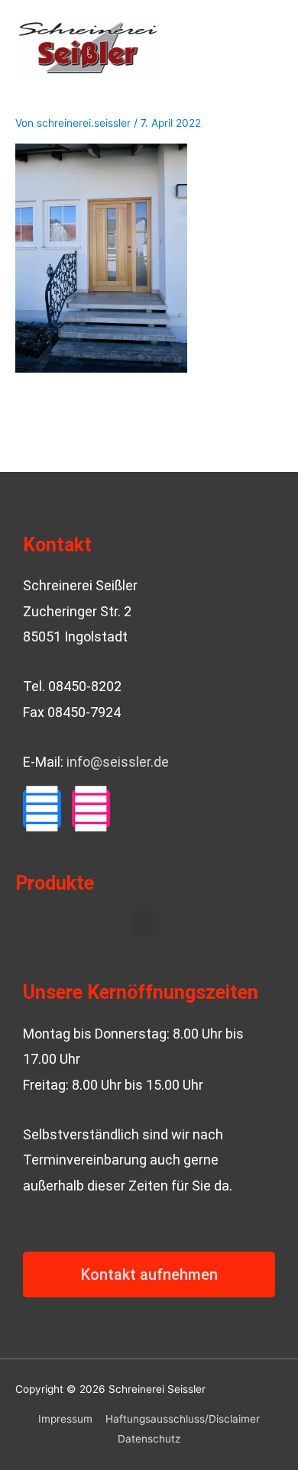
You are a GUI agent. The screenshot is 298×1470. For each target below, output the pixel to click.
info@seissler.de (117, 762)
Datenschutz (149, 1439)
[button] (142, 923)
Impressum (65, 1419)
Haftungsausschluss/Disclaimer (182, 1419)
